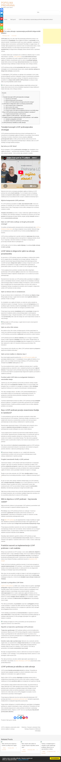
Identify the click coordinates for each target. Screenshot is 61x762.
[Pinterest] (23, 717)
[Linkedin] (20, 717)
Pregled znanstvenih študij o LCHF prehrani (16, 113)
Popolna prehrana (8, 4)
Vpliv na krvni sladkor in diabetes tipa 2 (15, 108)
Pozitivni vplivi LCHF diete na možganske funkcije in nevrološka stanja (22, 110)
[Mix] (1, 24)
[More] (1, 30)
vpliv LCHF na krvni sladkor (28, 357)
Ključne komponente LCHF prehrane (14, 100)
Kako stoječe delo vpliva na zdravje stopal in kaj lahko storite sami (30, 745)
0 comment (14, 35)
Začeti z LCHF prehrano (7, 586)
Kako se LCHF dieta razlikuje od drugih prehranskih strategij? (20, 102)
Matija (4, 747)
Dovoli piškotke (55, 758)
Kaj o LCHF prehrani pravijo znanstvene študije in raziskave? (19, 112)
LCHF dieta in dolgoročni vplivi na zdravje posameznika (18, 103)
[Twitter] (18, 717)
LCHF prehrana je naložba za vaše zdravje (14, 122)
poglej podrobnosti (23, 759)
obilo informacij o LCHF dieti (23, 660)
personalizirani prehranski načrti (19, 699)
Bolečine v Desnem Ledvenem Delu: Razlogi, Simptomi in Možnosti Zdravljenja (31, 728)
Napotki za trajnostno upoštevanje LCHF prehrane (17, 120)
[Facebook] (15, 717)
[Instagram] (26, 717)
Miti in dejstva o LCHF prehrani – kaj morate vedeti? (16, 115)
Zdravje (9, 29)
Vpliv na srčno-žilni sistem (12, 107)
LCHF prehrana (17, 56)
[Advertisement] (52, 36)
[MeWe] (1, 21)
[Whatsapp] (1, 27)
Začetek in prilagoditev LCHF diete (14, 119)
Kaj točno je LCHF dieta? (11, 98)
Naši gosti (9, 720)
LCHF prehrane (9, 520)
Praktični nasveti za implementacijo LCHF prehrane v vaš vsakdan (20, 117)
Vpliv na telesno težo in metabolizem (14, 105)
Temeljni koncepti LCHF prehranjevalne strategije (16, 97)
